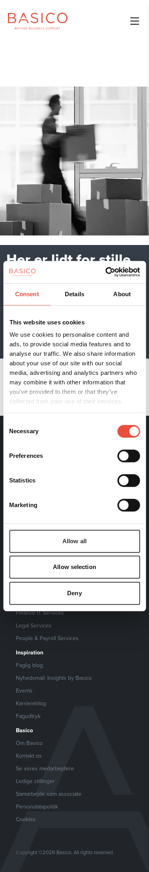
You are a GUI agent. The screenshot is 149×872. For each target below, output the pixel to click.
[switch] (128, 456)
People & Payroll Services (47, 638)
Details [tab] (74, 294)
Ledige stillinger (35, 781)
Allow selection (74, 566)
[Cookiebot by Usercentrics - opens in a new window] (106, 272)
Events (24, 691)
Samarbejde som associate (48, 794)
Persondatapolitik (37, 806)
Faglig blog (29, 665)
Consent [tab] (27, 294)
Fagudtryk (28, 716)
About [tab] (122, 294)
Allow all (74, 541)
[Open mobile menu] (134, 21)
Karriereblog (31, 703)
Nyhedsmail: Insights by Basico (54, 678)
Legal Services (34, 625)
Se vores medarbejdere (45, 768)
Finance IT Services (40, 613)
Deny (74, 593)
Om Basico (29, 743)
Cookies (26, 819)
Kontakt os (29, 756)
